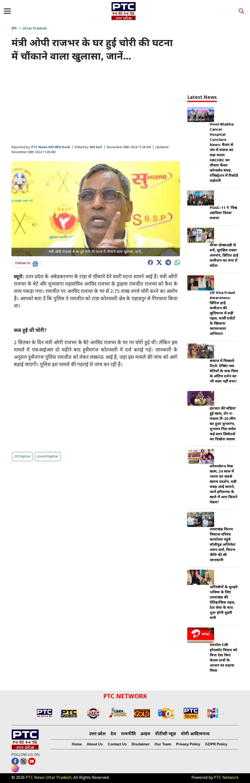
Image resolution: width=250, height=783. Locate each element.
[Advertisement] (95, 104)
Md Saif (96, 147)
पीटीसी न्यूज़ (165, 734)
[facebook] (149, 262)
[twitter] (158, 262)
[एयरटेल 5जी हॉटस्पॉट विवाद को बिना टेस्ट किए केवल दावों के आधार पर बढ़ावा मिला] (200, 635)
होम (14, 28)
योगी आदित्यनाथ (195, 734)
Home (77, 744)
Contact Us (117, 744)
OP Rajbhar (22, 456)
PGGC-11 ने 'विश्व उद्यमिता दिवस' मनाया (223, 213)
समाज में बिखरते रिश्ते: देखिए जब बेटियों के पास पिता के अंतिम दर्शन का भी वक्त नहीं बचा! (224, 371)
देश (113, 734)
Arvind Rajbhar (47, 456)
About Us (95, 744)
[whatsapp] (176, 262)
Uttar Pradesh (34, 28)
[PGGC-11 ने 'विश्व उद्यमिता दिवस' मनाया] (200, 198)
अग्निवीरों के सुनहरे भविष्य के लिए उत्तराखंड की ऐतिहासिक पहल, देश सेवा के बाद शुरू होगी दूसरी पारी (224, 602)
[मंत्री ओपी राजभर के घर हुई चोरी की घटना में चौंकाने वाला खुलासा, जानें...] (95, 209)
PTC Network (226, 778)
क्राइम (145, 734)
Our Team (163, 744)
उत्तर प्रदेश (97, 734)
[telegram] (167, 262)
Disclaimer (141, 744)
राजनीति (128, 734)
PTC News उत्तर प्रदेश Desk (50, 147)
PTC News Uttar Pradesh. (49, 778)
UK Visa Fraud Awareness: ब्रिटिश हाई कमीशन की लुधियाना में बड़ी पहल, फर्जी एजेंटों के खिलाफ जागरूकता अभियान (222, 313)
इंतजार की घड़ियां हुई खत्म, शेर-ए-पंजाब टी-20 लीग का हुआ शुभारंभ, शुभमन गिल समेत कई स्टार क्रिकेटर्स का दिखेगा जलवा (223, 424)
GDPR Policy (216, 744)
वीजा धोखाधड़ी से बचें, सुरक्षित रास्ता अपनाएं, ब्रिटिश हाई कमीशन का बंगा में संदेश (224, 255)
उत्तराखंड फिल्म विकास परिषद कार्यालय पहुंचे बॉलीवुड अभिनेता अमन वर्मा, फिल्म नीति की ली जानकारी (223, 545)
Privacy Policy (188, 744)
